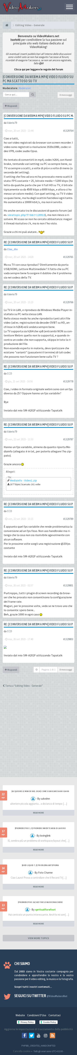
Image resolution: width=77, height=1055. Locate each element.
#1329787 (68, 439)
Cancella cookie (21, 1051)
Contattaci (55, 1015)
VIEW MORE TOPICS (38, 938)
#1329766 (68, 302)
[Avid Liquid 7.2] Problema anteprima (40, 865)
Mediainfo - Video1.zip (23, 480)
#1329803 (68, 639)
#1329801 (68, 585)
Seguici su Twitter (41, 995)
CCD (9, 373)
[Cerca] (32, 94)
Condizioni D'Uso (36, 1015)
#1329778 (68, 381)
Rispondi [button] (12, 106)
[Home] (7, 25)
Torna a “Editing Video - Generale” (24, 685)
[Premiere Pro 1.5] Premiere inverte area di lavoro (40, 828)
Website (20, 1015)
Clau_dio (12, 249)
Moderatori (24, 88)
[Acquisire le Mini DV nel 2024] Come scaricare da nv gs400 (40, 791)
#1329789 (68, 519)
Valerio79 (12, 122)
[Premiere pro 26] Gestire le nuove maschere (40, 902)
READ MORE (38, 812)
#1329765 (68, 257)
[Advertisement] (38, 735)
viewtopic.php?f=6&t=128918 (26, 215)
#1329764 (68, 130)
